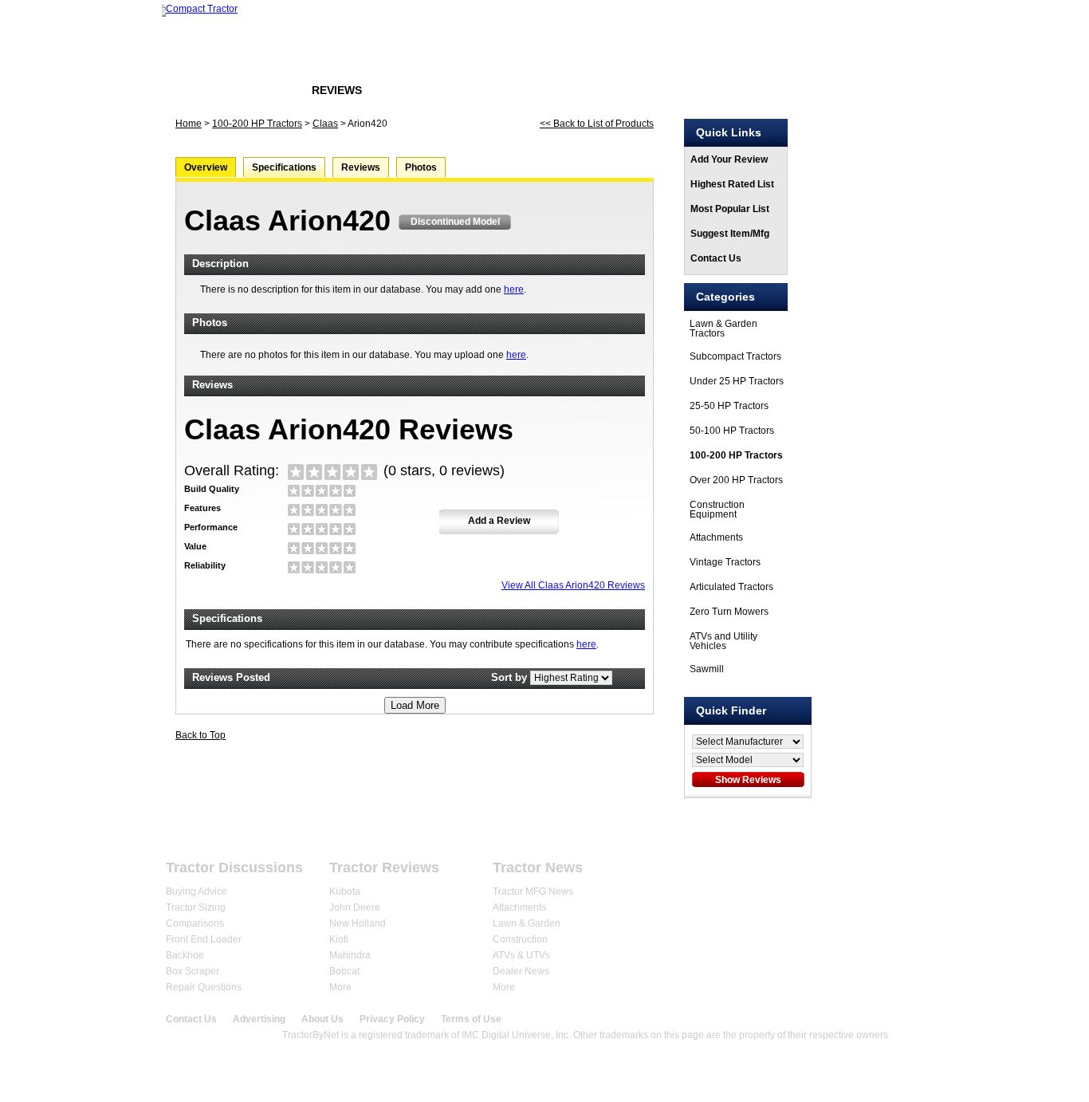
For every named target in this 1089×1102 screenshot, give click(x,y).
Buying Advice (196, 891)
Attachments (716, 537)
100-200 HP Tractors (257, 123)
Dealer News (521, 971)
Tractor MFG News (533, 891)
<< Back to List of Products (597, 123)
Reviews (337, 90)
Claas (325, 123)
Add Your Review (729, 159)
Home (192, 90)
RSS (919, 874)
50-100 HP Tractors (732, 430)
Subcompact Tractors (735, 356)
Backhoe (185, 955)
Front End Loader (204, 939)
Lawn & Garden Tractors (723, 328)
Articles (417, 90)
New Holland (357, 923)
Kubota (344, 891)
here (514, 289)
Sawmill (707, 669)
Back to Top (200, 735)
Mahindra (350, 955)
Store (491, 90)
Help (879, 830)
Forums (260, 90)
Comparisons (195, 923)
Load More (415, 705)
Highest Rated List (732, 184)
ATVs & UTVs (521, 955)
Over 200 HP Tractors (736, 480)
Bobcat (344, 971)
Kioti (338, 939)
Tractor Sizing (196, 907)
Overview (205, 167)
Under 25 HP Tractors (737, 381)
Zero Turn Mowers (729, 611)
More (340, 987)
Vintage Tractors (725, 562)
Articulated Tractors (731, 586)
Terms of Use (471, 1019)
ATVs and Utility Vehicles (723, 641)
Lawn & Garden (526, 923)
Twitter (888, 874)
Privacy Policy (392, 1019)
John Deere (354, 907)
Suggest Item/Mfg (729, 233)
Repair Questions (204, 987)
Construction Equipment (717, 509)
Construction (520, 939)
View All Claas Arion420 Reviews (573, 585)
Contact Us (715, 258)
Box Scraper (192, 971)
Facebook (856, 874)
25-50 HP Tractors (729, 405)
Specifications (284, 167)
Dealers (495, 830)
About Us (322, 1019)
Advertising (259, 1019)
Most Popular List (729, 208)
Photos (421, 167)
